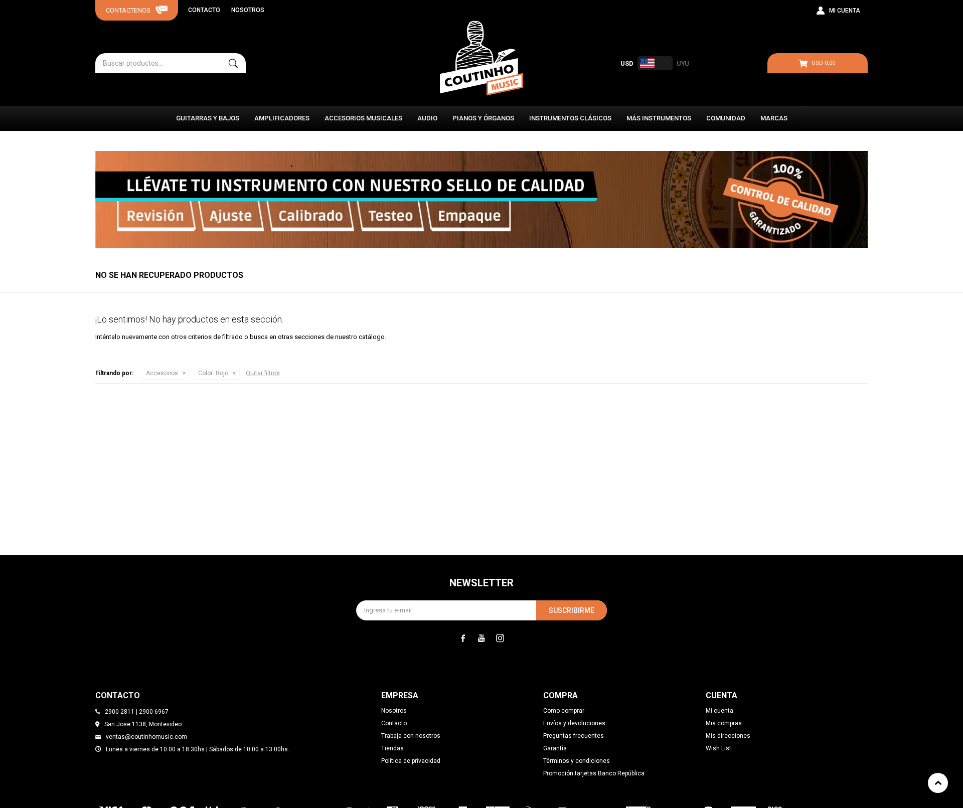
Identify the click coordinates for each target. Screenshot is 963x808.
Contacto (204, 10)
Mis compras (724, 723)
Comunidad (725, 118)
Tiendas (392, 748)
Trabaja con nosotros (410, 735)
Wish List (718, 748)
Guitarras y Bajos (207, 118)
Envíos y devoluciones (574, 723)
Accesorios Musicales (363, 118)
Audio (427, 118)
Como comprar (563, 710)
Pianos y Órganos (483, 118)
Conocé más (481, 199)
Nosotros (247, 10)
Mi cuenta (719, 710)
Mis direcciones (728, 735)
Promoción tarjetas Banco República (594, 773)
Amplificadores (281, 118)
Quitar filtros (263, 373)
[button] (233, 63)
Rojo (213, 373)
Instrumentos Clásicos (570, 118)
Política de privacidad (410, 760)
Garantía (555, 748)
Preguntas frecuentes (573, 735)
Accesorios (162, 373)
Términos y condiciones (576, 760)
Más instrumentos (658, 118)
